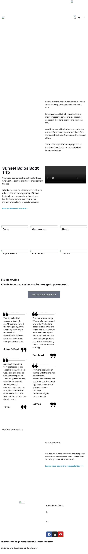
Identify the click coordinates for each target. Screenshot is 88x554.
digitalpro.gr (31, 548)
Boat (69, 512)
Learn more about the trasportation (62, 466)
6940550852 (53, 512)
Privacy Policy (73, 531)
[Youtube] (60, 534)
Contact (71, 524)
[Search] (79, 18)
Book (69, 518)
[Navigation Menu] (83, 18)
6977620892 (51, 515)
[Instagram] (55, 534)
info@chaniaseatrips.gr (56, 524)
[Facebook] (49, 534)
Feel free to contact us (12, 429)
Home (70, 505)
